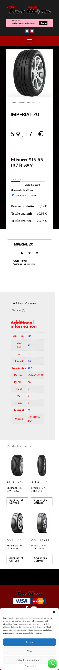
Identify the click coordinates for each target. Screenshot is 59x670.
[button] (54, 612)
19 (29, 354)
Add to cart (32, 185)
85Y (30, 368)
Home (13, 102)
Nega (29, 651)
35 (29, 345)
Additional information (24, 303)
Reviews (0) (18, 310)
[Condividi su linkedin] (37, 253)
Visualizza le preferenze (29, 660)
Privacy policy (30, 666)
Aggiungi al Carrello (16, 501)
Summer (21, 102)
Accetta (29, 642)
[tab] (24, 303)
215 (29, 336)
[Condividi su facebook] (22, 253)
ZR (29, 361)
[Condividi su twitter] (29, 253)
